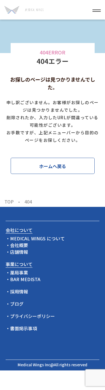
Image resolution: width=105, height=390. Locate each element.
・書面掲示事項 (21, 328)
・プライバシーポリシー (30, 316)
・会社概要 (17, 245)
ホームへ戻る (52, 166)
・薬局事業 (17, 272)
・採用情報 (17, 291)
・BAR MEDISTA (23, 279)
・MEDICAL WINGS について (35, 238)
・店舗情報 (17, 251)
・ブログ (15, 303)
